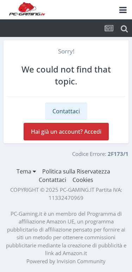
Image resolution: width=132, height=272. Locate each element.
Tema (25, 171)
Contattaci (66, 111)
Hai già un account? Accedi (66, 131)
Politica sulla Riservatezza (76, 171)
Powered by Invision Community (66, 261)
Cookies (83, 180)
